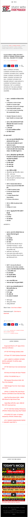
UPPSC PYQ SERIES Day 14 (12, 376)
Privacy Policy (10, 512)
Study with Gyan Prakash (14, 507)
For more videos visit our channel (11, 502)
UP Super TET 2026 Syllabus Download (15, 355)
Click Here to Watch (16, 307)
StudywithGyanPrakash (14, 8)
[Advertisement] (14, 27)
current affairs (14, 333)
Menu (15, 2)
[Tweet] (8, 66)
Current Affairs (20, 330)
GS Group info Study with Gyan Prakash (14, 372)
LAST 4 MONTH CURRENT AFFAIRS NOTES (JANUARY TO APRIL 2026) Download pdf (13, 361)
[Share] (16, 66)
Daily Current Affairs (9, 331)
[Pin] (12, 66)
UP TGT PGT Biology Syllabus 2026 (13, 351)
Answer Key (12, 330)
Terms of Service (21, 512)
